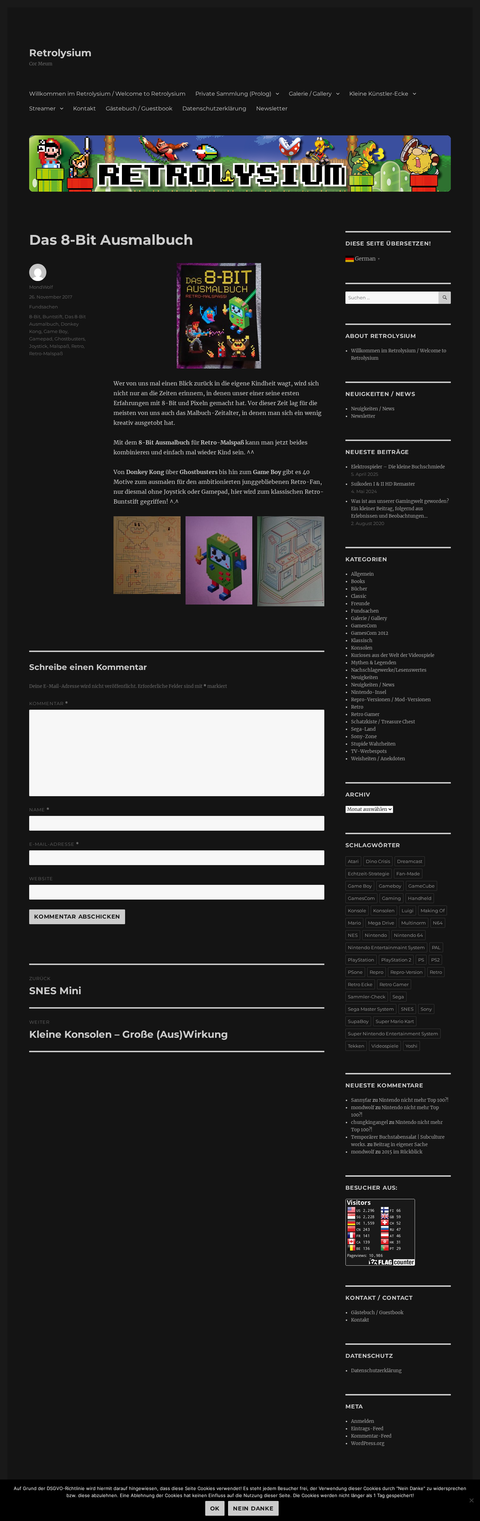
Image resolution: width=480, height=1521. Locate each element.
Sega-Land (363, 729)
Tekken (356, 1046)
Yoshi (411, 1046)
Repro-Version (406, 972)
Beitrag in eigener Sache (401, 1145)
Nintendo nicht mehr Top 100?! (414, 1100)
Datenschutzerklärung (214, 108)
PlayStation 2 (396, 960)
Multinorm (413, 923)
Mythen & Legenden (373, 663)
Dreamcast (409, 861)
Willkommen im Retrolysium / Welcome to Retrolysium (107, 93)
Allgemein (362, 574)
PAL (436, 947)
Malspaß (59, 346)
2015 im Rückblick (402, 1152)
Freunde (360, 604)
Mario (354, 923)
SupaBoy (358, 1021)
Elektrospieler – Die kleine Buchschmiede (398, 467)
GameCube (421, 886)
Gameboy (390, 886)
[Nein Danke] (471, 1500)
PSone (355, 972)
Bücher (359, 589)
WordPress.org (367, 1443)
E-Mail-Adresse (54, 844)
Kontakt (84, 108)
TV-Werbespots (369, 751)
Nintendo (376, 935)
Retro (77, 346)
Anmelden (362, 1421)
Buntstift (53, 316)
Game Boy (55, 331)
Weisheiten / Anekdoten (378, 759)
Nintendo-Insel (368, 692)
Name (39, 810)
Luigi (408, 910)
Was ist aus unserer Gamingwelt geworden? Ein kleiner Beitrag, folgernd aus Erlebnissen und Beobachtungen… (400, 508)
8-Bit (34, 316)
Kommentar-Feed (371, 1436)
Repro (376, 972)
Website (41, 878)
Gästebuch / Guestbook (139, 108)
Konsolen (361, 648)
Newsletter (271, 108)
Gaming (391, 898)
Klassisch (361, 641)
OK (215, 1508)
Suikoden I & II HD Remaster (383, 484)
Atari (353, 861)
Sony (426, 1009)
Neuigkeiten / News (373, 409)
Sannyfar (361, 1100)
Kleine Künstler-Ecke (378, 93)
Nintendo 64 (408, 935)
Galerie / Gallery (310, 93)
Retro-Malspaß (46, 353)
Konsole (357, 910)
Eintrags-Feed (367, 1429)
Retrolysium (60, 53)
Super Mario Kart (395, 1021)
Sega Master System (371, 1009)
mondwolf (362, 1108)
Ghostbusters (69, 338)
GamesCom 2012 (369, 633)
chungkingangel (369, 1122)
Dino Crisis (378, 861)
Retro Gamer (365, 714)
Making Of (433, 910)
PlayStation (361, 960)
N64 (438, 923)
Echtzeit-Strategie (368, 873)
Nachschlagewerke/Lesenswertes (389, 670)
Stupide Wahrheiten (373, 744)
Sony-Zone (364, 737)
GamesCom (364, 626)
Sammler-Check (366, 996)
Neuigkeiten (364, 677)
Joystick (38, 346)
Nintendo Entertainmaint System (386, 947)
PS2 (435, 960)
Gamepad (40, 338)
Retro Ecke (360, 984)
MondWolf (41, 287)
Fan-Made (408, 873)
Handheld (420, 898)
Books (358, 581)
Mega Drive (381, 923)
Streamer (42, 108)
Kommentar (48, 704)
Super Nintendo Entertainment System (393, 1033)
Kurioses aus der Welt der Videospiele (392, 655)
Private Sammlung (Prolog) (233, 93)
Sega (398, 996)
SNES (407, 1009)
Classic (359, 596)
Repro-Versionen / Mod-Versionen (391, 700)
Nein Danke (253, 1508)
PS (421, 960)
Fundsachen (43, 306)
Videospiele (384, 1046)
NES (353, 935)
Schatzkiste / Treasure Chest (383, 722)
